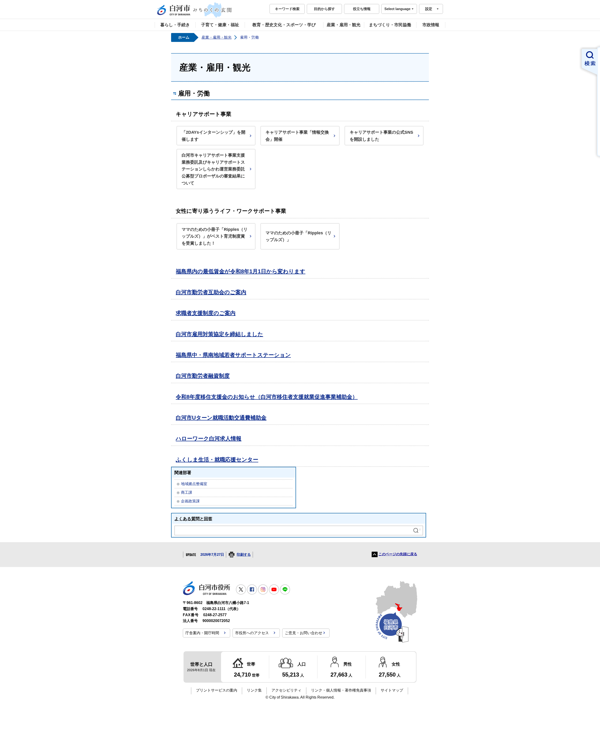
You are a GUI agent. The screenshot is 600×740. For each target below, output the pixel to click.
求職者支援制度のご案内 (206, 313)
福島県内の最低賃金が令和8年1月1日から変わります (240, 271)
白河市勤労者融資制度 (203, 376)
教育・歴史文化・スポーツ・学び (284, 24)
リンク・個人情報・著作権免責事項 (341, 690)
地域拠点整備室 (194, 484)
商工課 (186, 492)
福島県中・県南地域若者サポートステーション (233, 355)
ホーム (183, 37)
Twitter (241, 589)
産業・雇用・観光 (343, 24)
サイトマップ (392, 690)
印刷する (244, 554)
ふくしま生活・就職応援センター (217, 460)
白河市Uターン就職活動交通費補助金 (221, 418)
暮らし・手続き (175, 24)
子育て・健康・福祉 (220, 24)
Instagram (263, 589)
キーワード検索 (287, 9)
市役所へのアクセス (252, 633)
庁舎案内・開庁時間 (202, 633)
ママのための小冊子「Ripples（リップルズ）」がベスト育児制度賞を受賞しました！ (215, 236)
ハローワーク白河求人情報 (208, 438)
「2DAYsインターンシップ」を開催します (213, 136)
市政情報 (430, 24)
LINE (285, 589)
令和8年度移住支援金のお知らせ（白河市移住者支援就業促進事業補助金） (267, 397)
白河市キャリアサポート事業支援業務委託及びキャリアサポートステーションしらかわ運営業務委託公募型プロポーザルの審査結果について (213, 169)
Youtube (274, 589)
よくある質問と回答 (193, 518)
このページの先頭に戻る (398, 554)
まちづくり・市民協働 (390, 24)
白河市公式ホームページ (194, 10)
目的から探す (324, 9)
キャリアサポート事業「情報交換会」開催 (297, 136)
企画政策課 (190, 501)
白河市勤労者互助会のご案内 (211, 292)
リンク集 (254, 690)
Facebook (252, 589)
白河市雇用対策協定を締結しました (219, 334)
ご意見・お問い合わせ (303, 633)
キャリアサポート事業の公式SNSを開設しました (381, 136)
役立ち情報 (362, 9)
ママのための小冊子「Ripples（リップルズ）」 (298, 236)
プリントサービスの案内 (216, 690)
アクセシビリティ (286, 690)
